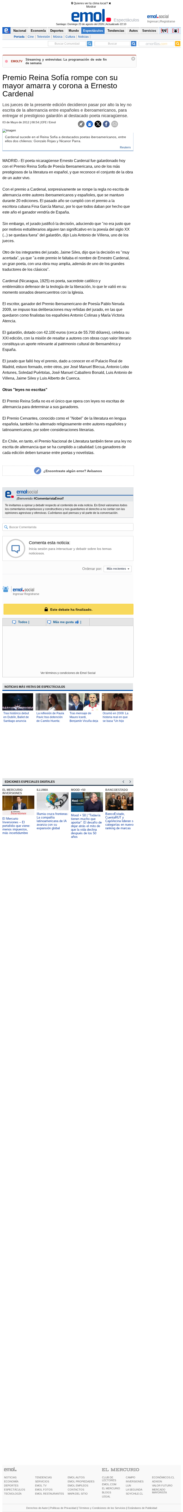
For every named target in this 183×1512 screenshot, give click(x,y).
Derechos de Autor (37, 1508)
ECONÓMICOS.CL (163, 1477)
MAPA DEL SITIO (78, 1493)
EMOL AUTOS (76, 1477)
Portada (19, 36)
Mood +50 (78, 790)
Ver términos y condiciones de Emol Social (68, 673)
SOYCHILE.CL (134, 1493)
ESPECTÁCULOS (14, 1489)
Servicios (149, 30)
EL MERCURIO (111, 1488)
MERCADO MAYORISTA (159, 1491)
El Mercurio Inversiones (12, 791)
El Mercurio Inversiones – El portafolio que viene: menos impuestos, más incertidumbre (16, 826)
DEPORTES (11, 1485)
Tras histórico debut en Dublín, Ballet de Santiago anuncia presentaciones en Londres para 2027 (16, 721)
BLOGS (106, 1492)
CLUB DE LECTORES (109, 1479)
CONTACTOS (76, 1489)
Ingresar (152, 21)
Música (57, 36)
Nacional (19, 30)
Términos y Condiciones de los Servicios (102, 1508)
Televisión (43, 36)
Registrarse (167, 21)
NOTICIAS (10, 1477)
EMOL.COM (109, 1484)
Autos (133, 30)
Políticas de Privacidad (63, 1508)
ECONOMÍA (11, 1481)
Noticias (83, 36)
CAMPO (130, 1477)
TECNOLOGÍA (12, 1493)
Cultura (70, 36)
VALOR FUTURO (162, 1485)
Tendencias (115, 30)
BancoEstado (116, 790)
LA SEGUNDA (134, 1489)
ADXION (157, 1481)
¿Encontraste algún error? (72, 471)
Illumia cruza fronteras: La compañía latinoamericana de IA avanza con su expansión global (52, 821)
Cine (31, 36)
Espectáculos (93, 30)
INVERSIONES (134, 1481)
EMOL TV (40, 1485)
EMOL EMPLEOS (78, 1485)
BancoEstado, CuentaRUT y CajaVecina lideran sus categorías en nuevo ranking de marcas (121, 821)
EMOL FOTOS (43, 1489)
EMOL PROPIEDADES (81, 1481)
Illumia (42, 790)
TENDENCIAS (43, 1477)
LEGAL (106, 1496)
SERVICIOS (42, 1481)
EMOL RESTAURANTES (49, 1493)
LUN (128, 1485)
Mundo (74, 30)
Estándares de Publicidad (142, 1508)
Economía (38, 30)
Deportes (56, 30)
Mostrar (91, 6)
